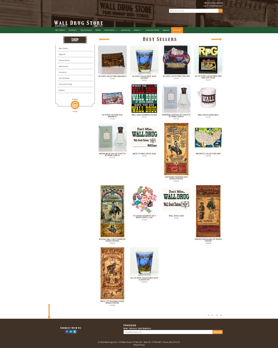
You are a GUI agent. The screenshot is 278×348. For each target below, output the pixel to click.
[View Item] (112, 60)
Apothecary (125, 30)
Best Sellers (60, 30)
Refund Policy (139, 345)
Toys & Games (86, 30)
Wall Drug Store (79, 23)
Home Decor (109, 30)
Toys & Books (64, 78)
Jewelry (137, 30)
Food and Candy (152, 30)
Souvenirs (73, 30)
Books (98, 30)
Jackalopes (177, 30)
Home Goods (64, 60)
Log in (205, 6)
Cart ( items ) (214, 3)
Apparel (166, 30)
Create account (216, 6)
